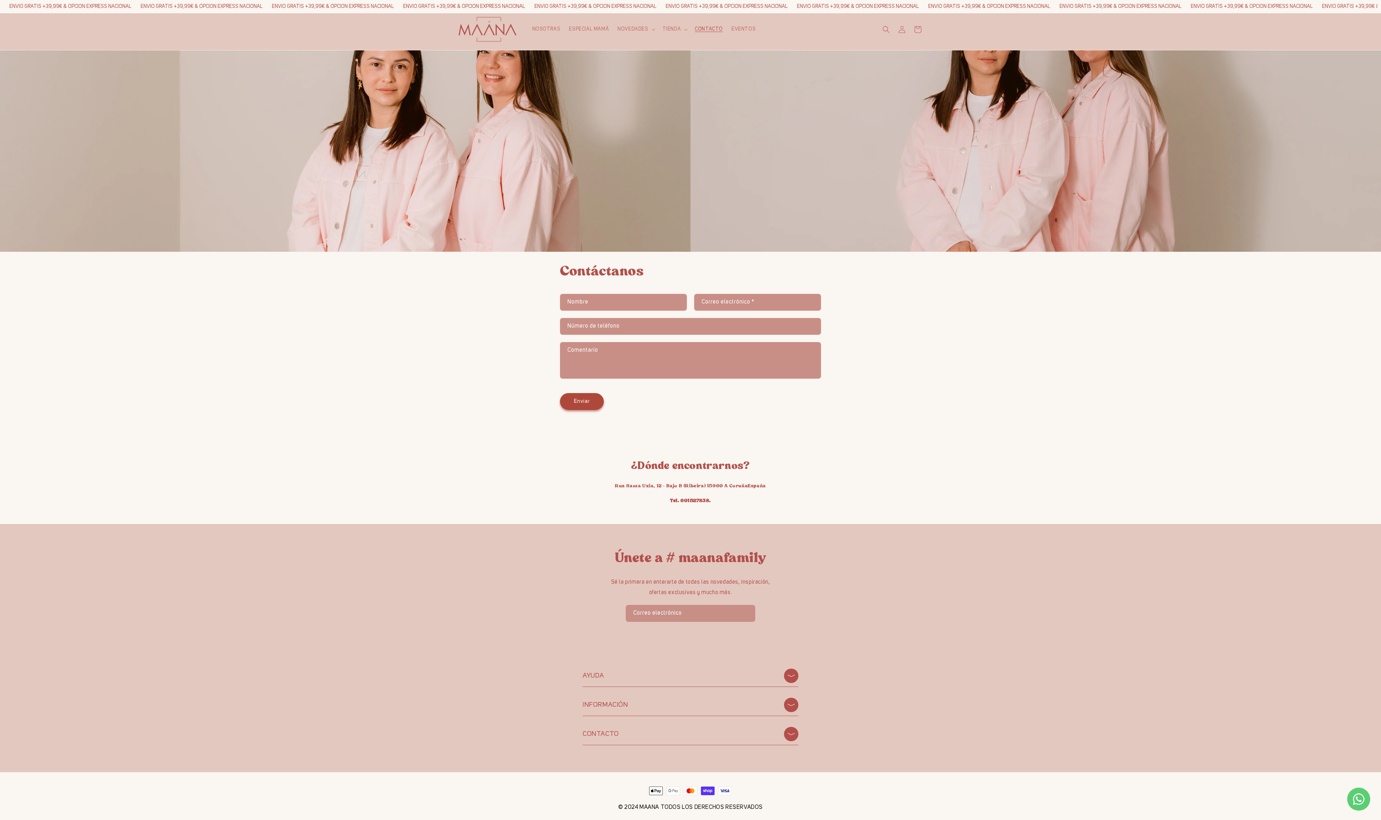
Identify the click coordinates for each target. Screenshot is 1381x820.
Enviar (582, 401)
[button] (635, 29)
